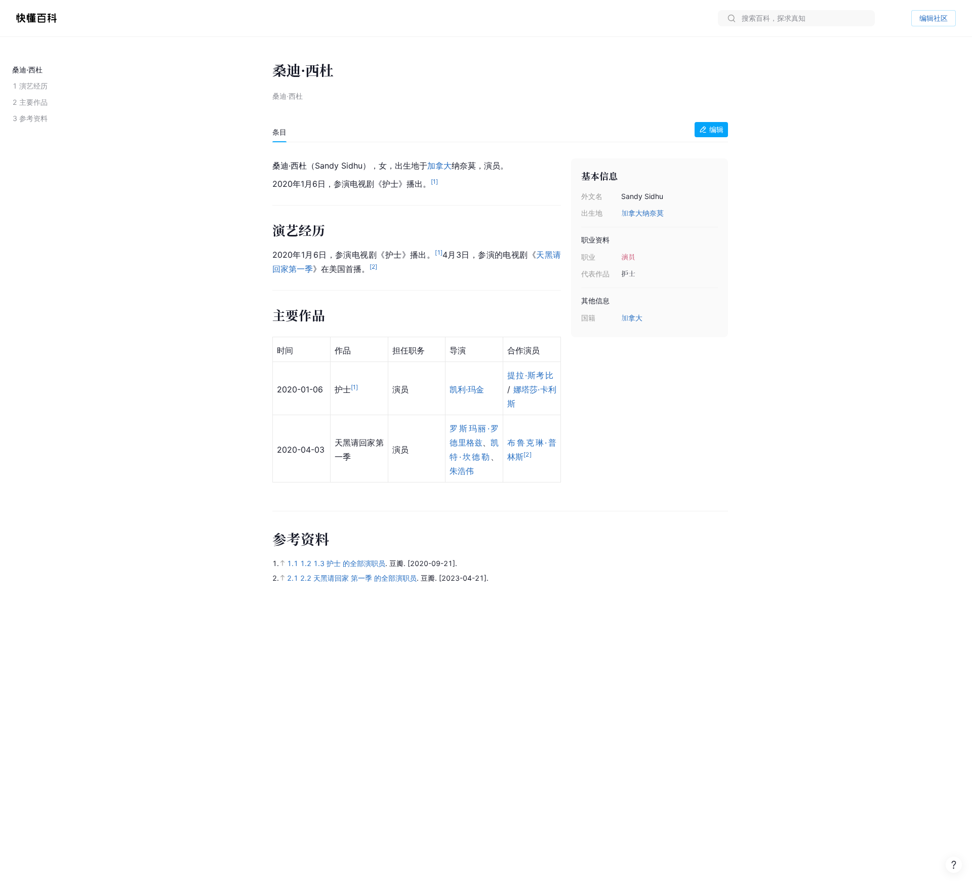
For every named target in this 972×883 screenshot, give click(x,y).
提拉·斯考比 (530, 375)
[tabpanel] (500, 321)
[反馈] (954, 865)
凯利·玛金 (467, 389)
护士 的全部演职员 (356, 563)
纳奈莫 (653, 213)
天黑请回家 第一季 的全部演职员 (365, 578)
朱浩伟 (462, 471)
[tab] (279, 132)
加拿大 (631, 213)
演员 (628, 257)
